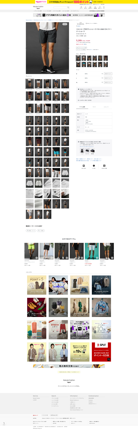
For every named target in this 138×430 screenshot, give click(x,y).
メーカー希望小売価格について (95, 160)
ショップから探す (55, 400)
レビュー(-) (106, 106)
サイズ (94, 106)
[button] (47, 48)
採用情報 (65, 426)
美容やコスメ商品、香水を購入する (59, 421)
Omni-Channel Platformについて (76, 409)
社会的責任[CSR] (60, 426)
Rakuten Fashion (29, 20)
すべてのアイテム (55, 406)
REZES (78, 26)
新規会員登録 (91, 398)
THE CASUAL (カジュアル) (38, 20)
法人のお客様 (72, 406)
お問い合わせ (72, 404)
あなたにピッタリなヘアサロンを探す (40, 421)
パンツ (45, 20)
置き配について (90, 159)
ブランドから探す (55, 398)
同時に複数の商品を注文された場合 (82, 160)
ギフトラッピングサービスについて (87, 146)
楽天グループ (95, 4)
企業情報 (34, 426)
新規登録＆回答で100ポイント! (86, 4)
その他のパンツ (51, 20)
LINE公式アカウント (93, 403)
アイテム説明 (82, 106)
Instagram (91, 401)
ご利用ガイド (72, 402)
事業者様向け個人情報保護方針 (50, 426)
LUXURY (35, 400)
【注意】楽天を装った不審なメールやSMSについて (69, 372)
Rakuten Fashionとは (74, 400)
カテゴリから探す (55, 402)
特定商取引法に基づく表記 (75, 407)
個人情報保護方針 (40, 426)
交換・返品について (97, 159)
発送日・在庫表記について (81, 159)
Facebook (91, 400)
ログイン (91, 49)
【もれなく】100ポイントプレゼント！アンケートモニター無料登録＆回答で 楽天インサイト (59, 418)
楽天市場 (102, 4)
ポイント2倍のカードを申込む (76, 421)
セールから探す (55, 404)
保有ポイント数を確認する (94, 421)
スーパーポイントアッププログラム (77, 398)
